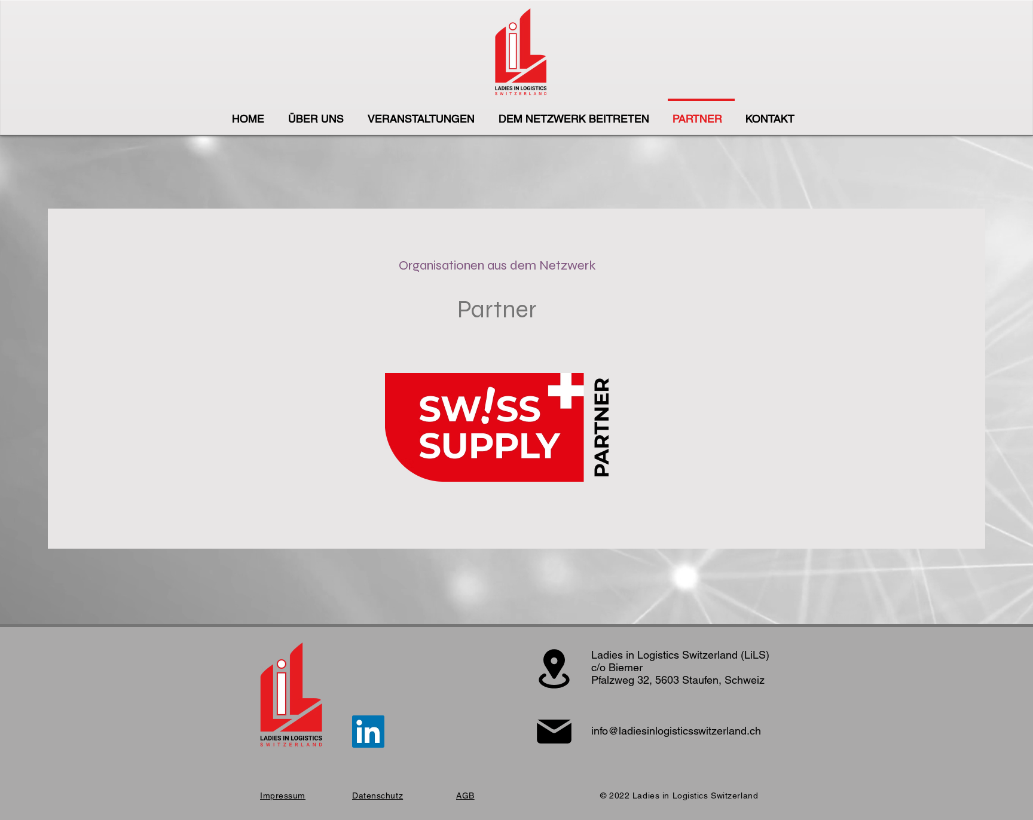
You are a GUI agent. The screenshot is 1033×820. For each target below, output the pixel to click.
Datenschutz (377, 795)
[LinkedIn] (368, 731)
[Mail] (554, 731)
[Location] (554, 668)
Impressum (282, 795)
